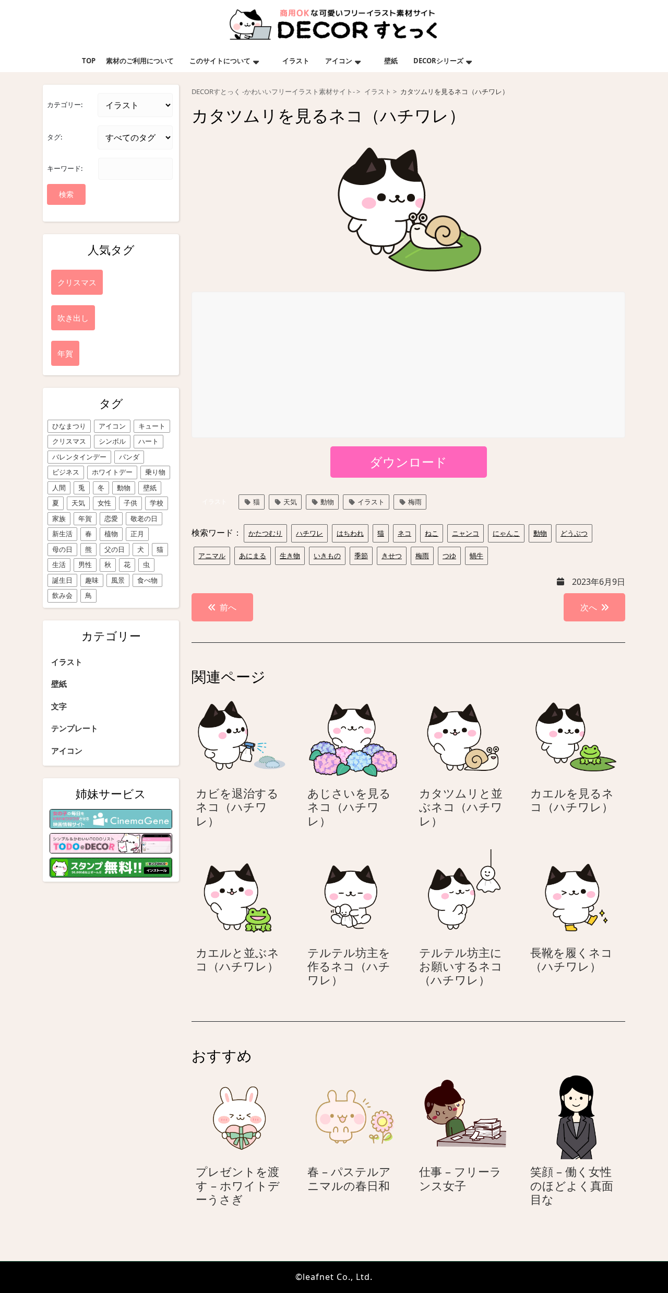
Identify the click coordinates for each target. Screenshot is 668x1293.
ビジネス (65, 472)
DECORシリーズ (438, 60)
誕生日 (62, 580)
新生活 (62, 533)
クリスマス (69, 441)
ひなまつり (69, 426)
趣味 (92, 580)
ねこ (431, 533)
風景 (118, 580)
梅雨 (415, 501)
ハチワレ (309, 533)
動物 (123, 487)
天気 (78, 502)
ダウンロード (408, 461)
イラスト (295, 60)
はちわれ (350, 533)
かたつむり (265, 533)
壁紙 (391, 60)
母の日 (62, 549)
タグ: (54, 137)
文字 (59, 706)
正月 (137, 533)
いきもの (327, 555)
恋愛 (111, 518)
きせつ (391, 555)
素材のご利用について (140, 60)
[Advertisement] (409, 365)
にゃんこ (506, 533)
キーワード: (64, 168)
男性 (85, 564)
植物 (111, 533)
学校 (156, 502)
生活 (59, 564)
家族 (59, 518)
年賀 (85, 518)
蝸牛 (476, 555)
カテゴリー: (64, 104)
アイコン (338, 60)
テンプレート (74, 728)
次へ (588, 607)
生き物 (290, 555)
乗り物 (155, 472)
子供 (130, 502)
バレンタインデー (79, 456)
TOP (89, 60)
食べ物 (147, 580)
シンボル (112, 441)
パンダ (129, 456)
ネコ (404, 533)
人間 (59, 487)
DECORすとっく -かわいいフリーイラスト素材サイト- (273, 91)
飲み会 (62, 595)
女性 (104, 502)
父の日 (114, 549)
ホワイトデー (112, 472)
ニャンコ (465, 533)
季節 (361, 555)
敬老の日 (144, 518)
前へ (228, 607)
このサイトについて (219, 60)
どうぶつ (574, 533)
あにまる (252, 555)
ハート (148, 441)
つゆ (449, 555)
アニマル (211, 555)
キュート (151, 426)
